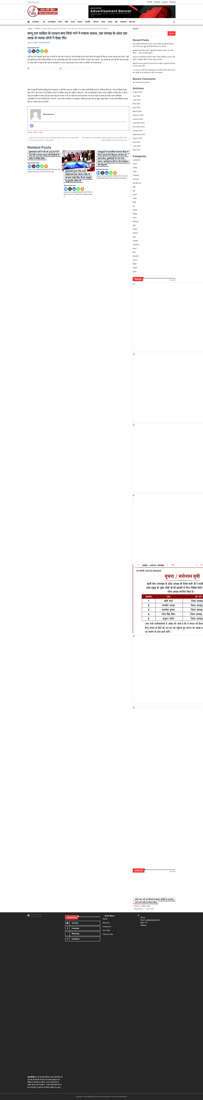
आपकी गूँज (90, 1096)
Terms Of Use (108, 934)
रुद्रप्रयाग (136, 245)
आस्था (73, 22)
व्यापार (103, 22)
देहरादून (135, 210)
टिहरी (134, 202)
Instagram (165, 2)
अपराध (110, 22)
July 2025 (136, 142)
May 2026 (136, 104)
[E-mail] (31, 126)
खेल (116, 22)
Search (135, 29)
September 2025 (139, 134)
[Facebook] (29, 51)
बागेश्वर (135, 229)
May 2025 (136, 150)
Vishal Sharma (44, 43)
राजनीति (87, 22)
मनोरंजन (96, 22)
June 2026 (137, 100)
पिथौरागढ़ (136, 222)
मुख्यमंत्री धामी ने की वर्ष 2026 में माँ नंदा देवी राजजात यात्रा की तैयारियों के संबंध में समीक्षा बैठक (44, 155)
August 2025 (137, 138)
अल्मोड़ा (135, 168)
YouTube (149, 2)
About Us (106, 923)
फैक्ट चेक (132, 22)
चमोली (135, 198)
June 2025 (137, 146)
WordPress (123, 1096)
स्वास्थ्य (79, 22)
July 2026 (136, 96)
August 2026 (137, 92)
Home (105, 919)
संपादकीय (123, 22)
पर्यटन (60, 22)
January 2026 (138, 119)
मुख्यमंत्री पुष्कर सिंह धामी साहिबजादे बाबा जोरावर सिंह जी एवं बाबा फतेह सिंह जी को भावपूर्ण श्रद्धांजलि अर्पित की (78, 176)
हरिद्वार (135, 264)
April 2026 (136, 108)
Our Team (106, 930)
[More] (46, 51)
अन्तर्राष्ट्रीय (52, 22)
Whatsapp (172, 2)
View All (171, 280)
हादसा (134, 272)
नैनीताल (135, 214)
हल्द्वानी (40, 132)
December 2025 (138, 123)
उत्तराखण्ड (35, 22)
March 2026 (137, 111)
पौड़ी (134, 225)
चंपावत (135, 195)
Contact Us (107, 927)
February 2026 (138, 115)
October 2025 (138, 131)
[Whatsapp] (42, 51)
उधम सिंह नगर (137, 183)
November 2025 (139, 127)
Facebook (157, 2)
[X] (34, 51)
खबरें (134, 187)
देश (44, 22)
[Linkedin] (38, 51)
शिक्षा (66, 22)
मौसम (134, 237)
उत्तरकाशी (136, 175)
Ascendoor (107, 1096)
